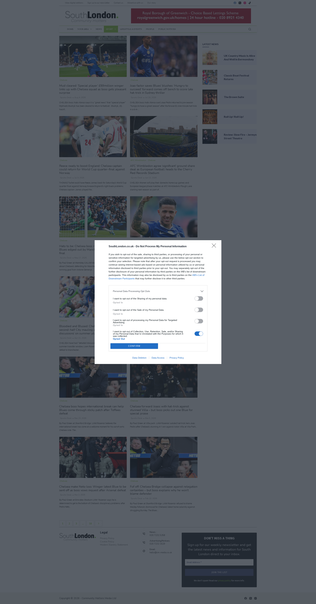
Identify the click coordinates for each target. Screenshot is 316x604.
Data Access (158, 357)
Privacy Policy (177, 357)
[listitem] (158, 291)
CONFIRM (134, 346)
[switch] (199, 298)
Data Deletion (139, 357)
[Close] (215, 246)
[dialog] (158, 302)
